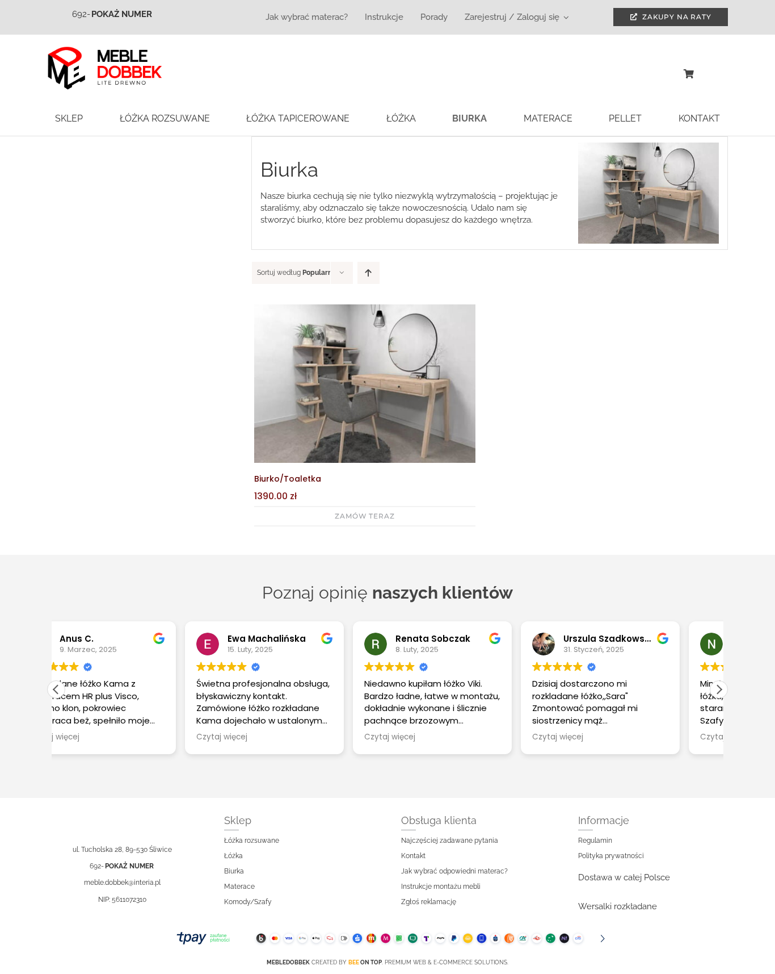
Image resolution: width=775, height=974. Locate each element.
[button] (718, 689)
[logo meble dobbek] (104, 50)
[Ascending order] (368, 273)
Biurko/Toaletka (287, 478)
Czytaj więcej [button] (93, 737)
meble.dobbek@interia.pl (122, 883)
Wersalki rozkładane (617, 906)
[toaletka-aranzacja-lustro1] (364, 308)
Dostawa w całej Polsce (624, 877)
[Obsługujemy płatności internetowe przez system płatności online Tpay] (387, 938)
